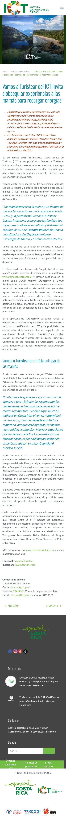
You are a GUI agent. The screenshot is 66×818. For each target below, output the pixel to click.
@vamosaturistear (25, 564)
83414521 (19, 591)
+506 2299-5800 (38, 727)
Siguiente (52, 606)
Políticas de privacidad (31, 764)
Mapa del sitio (48, 764)
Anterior (14, 606)
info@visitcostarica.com (43, 731)
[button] (62, 7)
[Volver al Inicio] (26, 7)
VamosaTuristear (24, 560)
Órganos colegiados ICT (10, 764)
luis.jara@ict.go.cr (20, 587)
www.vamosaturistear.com (17, 276)
